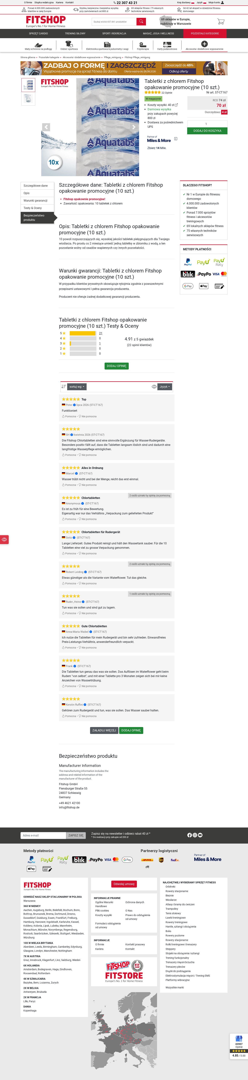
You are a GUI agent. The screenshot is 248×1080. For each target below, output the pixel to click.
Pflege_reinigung (112, 57)
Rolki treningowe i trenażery (181, 944)
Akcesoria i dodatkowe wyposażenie (81, 57)
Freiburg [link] (72, 918)
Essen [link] (51, 918)
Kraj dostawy (183, 2)
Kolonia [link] (38, 925)
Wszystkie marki (175, 987)
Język (200, 2)
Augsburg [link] (38, 910)
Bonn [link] (77, 910)
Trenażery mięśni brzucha (180, 962)
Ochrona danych (134, 902)
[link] (176, 105)
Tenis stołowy (173, 913)
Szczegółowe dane (36, 185)
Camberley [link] (64, 946)
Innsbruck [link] (35, 960)
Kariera (59, 2)
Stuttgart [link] (65, 933)
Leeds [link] (38, 946)
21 (100, 333)
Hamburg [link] (28, 922)
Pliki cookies (102, 910)
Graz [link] (26, 960)
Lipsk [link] (46, 925)
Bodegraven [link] (44, 969)
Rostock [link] (28, 933)
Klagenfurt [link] (48, 960)
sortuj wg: (76, 386)
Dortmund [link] (60, 914)
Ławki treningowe (176, 917)
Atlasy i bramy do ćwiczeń (180, 904)
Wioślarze (171, 900)
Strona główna (28, 57)
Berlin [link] (48, 910)
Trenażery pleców (175, 966)
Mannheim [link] (66, 925)
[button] (28, 85)
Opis (26, 193)
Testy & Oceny (33, 208)
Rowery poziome (175, 935)
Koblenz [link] (27, 925)
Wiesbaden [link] (77, 933)
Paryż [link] (32, 1001)
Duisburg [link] (42, 918)
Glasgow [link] (28, 950)
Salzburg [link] (66, 960)
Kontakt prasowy (135, 944)
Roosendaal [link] (30, 973)
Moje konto (214, 2)
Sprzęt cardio (38, 33)
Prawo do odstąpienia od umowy (137, 917)
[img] (175, 138)
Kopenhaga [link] (29, 1010)
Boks (168, 931)
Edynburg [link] (76, 946)
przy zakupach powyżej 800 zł (163, 114)
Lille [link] (25, 1001)
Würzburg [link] (28, 937)
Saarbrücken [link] (41, 933)
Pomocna (70, 416)
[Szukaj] (141, 21)
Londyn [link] (38, 950)
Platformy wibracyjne (178, 980)
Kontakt (70, 2)
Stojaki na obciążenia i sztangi (182, 953)
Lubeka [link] (54, 925)
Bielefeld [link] (57, 910)
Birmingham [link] (50, 946)
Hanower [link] (40, 922)
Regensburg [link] (70, 929)
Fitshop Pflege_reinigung (137, 57)
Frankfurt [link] (61, 918)
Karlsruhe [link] (64, 922)
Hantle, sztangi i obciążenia (181, 926)
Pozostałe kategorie (205, 33)
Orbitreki (170, 886)
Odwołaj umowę (124, 884)
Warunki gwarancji (35, 200)
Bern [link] (36, 982)
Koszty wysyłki (103, 915)
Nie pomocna (89, 416)
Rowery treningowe (176, 922)
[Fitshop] (46, 21)
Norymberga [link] (55, 929)
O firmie (28, 2)
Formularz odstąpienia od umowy (108, 925)
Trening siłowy (75, 33)
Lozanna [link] (45, 982)
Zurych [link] (55, 982)
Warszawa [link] (29, 900)
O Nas (128, 910)
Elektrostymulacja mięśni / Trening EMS (188, 975)
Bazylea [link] (27, 982)
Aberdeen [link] (28, 946)
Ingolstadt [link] (52, 922)
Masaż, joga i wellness (158, 33)
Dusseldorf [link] (29, 918)
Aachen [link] (27, 910)
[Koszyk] (221, 22)
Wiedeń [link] (76, 960)
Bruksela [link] (42, 991)
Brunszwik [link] (39, 914)
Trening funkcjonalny (177, 957)
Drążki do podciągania (178, 971)
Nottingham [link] (65, 950)
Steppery (171, 949)
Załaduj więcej (104, 730)
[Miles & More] (208, 857)
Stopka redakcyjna (44, 2)
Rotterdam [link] (44, 973)
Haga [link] (55, 969)
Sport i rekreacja (114, 33)
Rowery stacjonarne (177, 891)
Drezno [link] (71, 914)
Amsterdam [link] (30, 969)
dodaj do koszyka (207, 131)
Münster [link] (42, 929)
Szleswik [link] (54, 933)
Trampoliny (172, 908)
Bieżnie (170, 895)
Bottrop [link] (27, 914)
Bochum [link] (68, 910)
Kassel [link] (75, 922)
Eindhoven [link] (66, 969)
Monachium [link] (30, 929)
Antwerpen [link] (29, 991)
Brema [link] (50, 914)
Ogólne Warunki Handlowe (104, 904)
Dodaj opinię (116, 366)
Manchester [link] (50, 950)
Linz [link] (57, 960)
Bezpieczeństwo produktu (34, 218)
